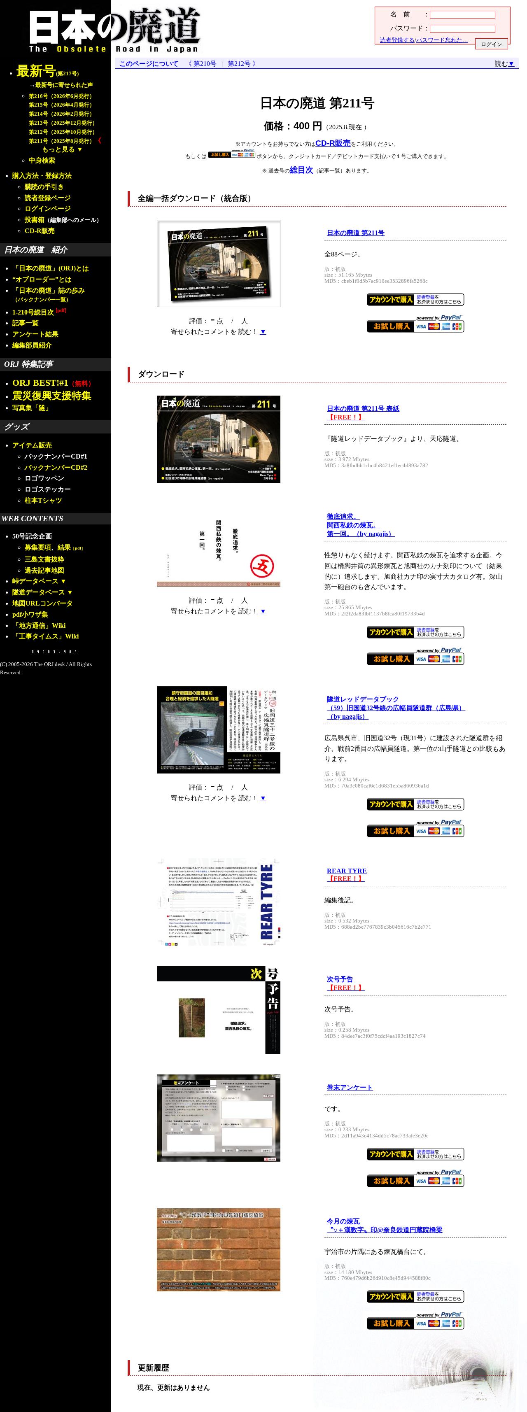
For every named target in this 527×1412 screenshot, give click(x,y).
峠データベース (35, 581)
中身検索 (42, 160)
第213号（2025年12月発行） (63, 123)
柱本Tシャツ (43, 500)
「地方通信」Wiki (38, 625)
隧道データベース (38, 592)
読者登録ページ (48, 197)
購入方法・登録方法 (42, 175)
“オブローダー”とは (42, 279)
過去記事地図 (44, 570)
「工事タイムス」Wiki (45, 636)
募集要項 (38, 547)
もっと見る (58, 149)
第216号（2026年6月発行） (62, 96)
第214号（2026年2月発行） (62, 114)
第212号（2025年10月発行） (63, 132)
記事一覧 (25, 322)
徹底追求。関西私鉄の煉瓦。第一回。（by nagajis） (361, 525)
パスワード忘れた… (442, 40)
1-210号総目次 (39, 312)
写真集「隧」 (32, 407)
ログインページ (48, 208)
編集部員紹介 (32, 345)
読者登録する (397, 40)
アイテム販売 (32, 445)
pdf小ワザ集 (30, 614)
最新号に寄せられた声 (64, 85)
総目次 (301, 169)
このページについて (149, 63)
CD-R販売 (40, 230)
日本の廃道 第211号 (356, 232)
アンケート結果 (35, 334)
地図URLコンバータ (42, 603)
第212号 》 (241, 63)
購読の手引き (44, 186)
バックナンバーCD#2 (56, 467)
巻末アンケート (350, 1087)
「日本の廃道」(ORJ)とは (50, 268)
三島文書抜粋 (44, 559)
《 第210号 (202, 63)
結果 (71, 547)
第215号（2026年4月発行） (62, 105)
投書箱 (34, 219)
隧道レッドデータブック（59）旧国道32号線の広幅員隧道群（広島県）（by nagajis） (396, 708)
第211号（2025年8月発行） (62, 141)
